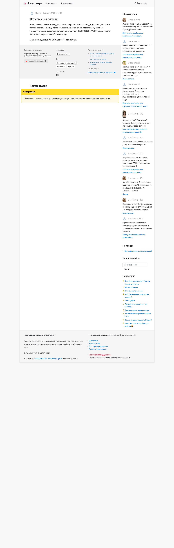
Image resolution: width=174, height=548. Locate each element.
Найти (126, 269)
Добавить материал (97, 349)
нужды (71, 66)
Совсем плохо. (129, 79)
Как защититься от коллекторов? (138, 251)
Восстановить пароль (98, 346)
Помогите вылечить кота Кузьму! (138, 320)
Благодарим (130, 301)
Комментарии (67, 3)
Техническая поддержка (99, 355)
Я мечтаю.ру (32, 3)
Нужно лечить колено (134, 291)
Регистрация (94, 343)
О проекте (93, 341)
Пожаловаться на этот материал (101, 72)
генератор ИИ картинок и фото (48, 358)
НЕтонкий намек (131, 287)
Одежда (60, 63)
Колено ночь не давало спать (137, 310)
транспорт (71, 63)
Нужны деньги (63, 54)
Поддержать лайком (35, 61)
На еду (125, 194)
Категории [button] (50, 3)
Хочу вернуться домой (98, 59)
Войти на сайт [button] (141, 3)
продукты (61, 66)
